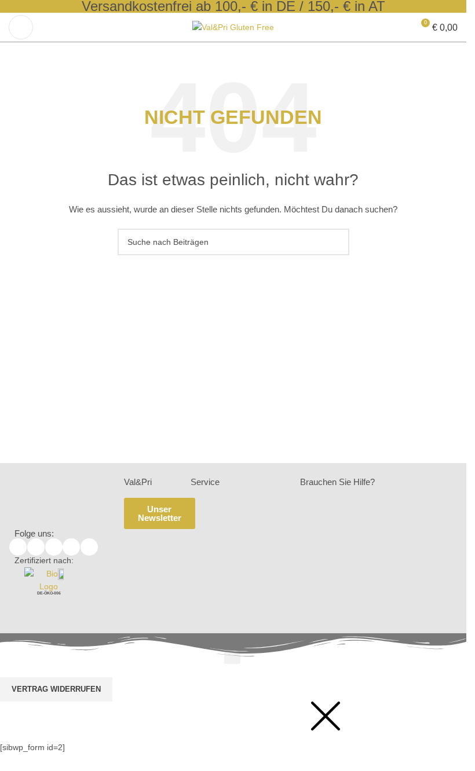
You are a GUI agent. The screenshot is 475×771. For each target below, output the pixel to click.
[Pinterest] (89, 547)
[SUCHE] (336, 242)
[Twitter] (36, 547)
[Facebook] (18, 547)
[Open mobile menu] (21, 27)
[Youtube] (54, 547)
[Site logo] (233, 26)
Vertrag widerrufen (56, 689)
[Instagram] (71, 547)
